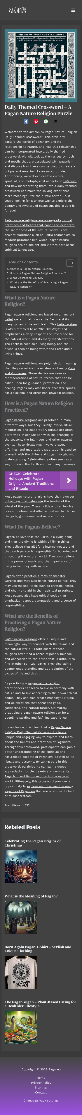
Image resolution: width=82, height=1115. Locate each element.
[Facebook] (26, 121)
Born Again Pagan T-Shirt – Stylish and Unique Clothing (38, 949)
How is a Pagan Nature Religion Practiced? (38, 273)
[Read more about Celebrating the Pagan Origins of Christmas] (21, 866)
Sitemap (41, 1087)
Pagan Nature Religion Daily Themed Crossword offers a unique (38, 732)
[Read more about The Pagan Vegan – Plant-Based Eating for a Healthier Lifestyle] (21, 1027)
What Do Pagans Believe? (26, 277)
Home (41, 1077)
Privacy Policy (41, 1082)
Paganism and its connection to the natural (37, 776)
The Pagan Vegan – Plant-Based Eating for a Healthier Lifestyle (40, 1004)
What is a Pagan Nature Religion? (31, 268)
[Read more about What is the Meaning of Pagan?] (21, 917)
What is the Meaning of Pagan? (31, 896)
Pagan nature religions (21, 420)
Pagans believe (15, 536)
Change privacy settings (41, 1100)
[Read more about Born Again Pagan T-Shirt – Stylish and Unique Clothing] (21, 972)
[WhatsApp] (46, 121)
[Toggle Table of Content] (68, 263)
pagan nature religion (43, 683)
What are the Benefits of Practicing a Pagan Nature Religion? (39, 284)
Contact (41, 1092)
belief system (67, 324)
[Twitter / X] (56, 121)
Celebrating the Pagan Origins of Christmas (33, 843)
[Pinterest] (36, 121)
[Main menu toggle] (73, 10)
